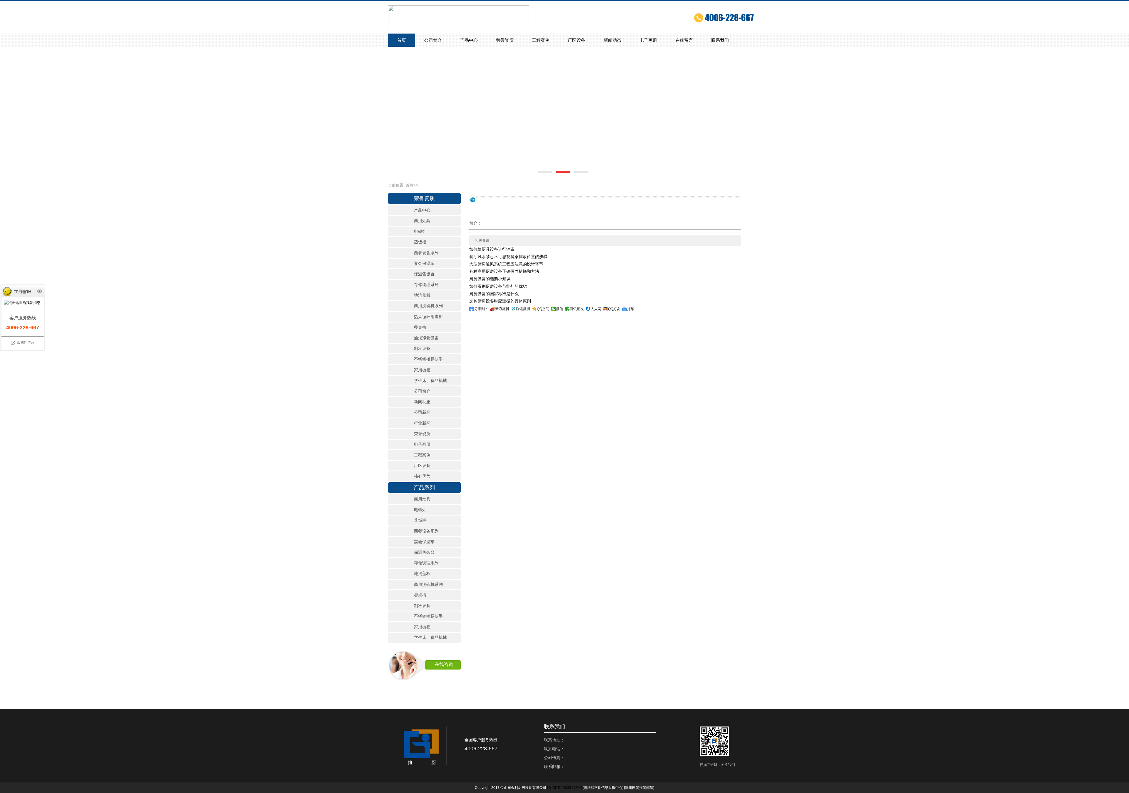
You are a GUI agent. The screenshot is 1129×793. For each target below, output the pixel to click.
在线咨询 (444, 664)
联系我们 (720, 40)
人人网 (596, 309)
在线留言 (684, 40)
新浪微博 (502, 309)
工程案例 (541, 40)
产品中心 (469, 40)
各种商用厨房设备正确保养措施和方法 (504, 271)
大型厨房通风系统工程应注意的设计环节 (506, 264)
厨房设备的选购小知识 (489, 278)
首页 (401, 40)
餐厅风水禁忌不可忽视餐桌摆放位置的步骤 (508, 256)
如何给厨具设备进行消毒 (492, 249)
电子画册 (648, 40)
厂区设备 (576, 40)
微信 (559, 309)
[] (564, 788)
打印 (630, 309)
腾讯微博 (523, 309)
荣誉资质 (505, 40)
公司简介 (433, 40)
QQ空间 (543, 309)
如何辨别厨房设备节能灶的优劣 (498, 286)
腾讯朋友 (577, 309)
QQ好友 (614, 309)
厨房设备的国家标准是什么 (494, 293)
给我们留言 (25, 342)
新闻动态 (612, 40)
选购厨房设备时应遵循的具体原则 (500, 301)
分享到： (481, 309)
